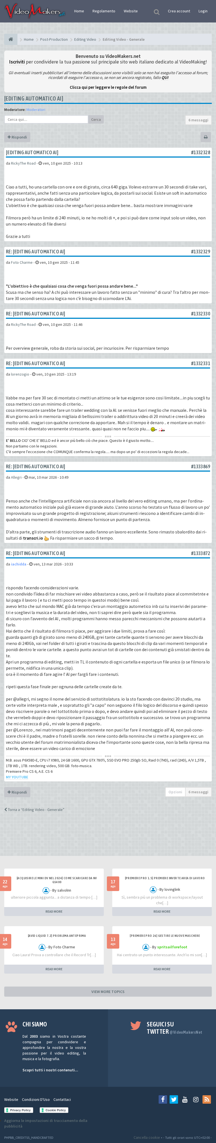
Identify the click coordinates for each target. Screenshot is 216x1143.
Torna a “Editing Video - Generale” (35, 809)
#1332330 (200, 314)
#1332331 (200, 363)
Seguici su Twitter (174, 1028)
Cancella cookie (147, 1137)
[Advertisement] (108, 839)
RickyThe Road (23, 163)
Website (131, 10)
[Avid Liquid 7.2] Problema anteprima (57, 936)
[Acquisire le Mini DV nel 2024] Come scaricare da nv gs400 (57, 880)
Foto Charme (22, 262)
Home (79, 10)
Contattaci (62, 1099)
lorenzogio (20, 374)
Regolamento (104, 10)
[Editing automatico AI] (33, 98)
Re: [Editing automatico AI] (35, 251)
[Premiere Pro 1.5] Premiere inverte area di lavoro (165, 878)
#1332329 (200, 251)
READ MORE (54, 911)
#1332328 (200, 152)
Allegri (16, 477)
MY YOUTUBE (17, 777)
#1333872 (200, 553)
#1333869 (200, 466)
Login (203, 10)
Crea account (179, 10)
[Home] (10, 39)
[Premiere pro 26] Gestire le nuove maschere (165, 936)
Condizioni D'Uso (36, 1099)
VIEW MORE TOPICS (108, 991)
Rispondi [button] (19, 137)
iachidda (18, 564)
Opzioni (175, 791)
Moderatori (35, 109)
